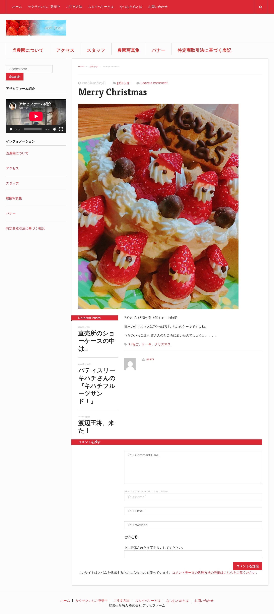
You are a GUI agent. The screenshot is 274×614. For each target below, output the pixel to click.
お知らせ (93, 66)
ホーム (17, 7)
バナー (158, 50)
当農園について (28, 50)
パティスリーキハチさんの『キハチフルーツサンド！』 (97, 385)
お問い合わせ (157, 7)
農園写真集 (129, 50)
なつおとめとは (131, 7)
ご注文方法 (74, 7)
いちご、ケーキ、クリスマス (150, 344)
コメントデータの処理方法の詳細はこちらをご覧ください (214, 572)
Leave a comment (154, 83)
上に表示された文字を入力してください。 (154, 548)
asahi (150, 359)
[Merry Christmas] (170, 207)
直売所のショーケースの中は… (96, 341)
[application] (36, 116)
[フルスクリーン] (61, 129)
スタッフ (96, 50)
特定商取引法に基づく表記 (204, 50)
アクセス (65, 50)
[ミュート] (55, 129)
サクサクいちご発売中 (44, 7)
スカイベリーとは (101, 7)
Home (81, 66)
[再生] (11, 129)
